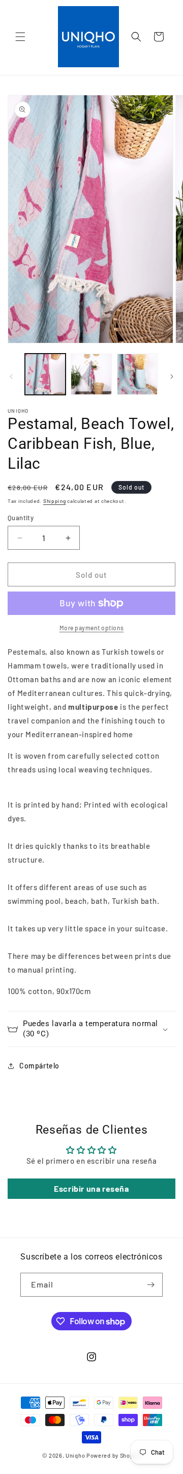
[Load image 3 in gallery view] (137, 374)
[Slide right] (172, 376)
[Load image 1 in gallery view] (45, 374)
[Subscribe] (151, 1285)
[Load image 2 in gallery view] (91, 374)
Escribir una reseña (91, 1188)
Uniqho (75, 1455)
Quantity (21, 518)
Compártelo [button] (39, 1065)
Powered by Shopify (113, 1455)
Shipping (54, 501)
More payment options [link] (91, 627)
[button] (20, 36)
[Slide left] (11, 376)
